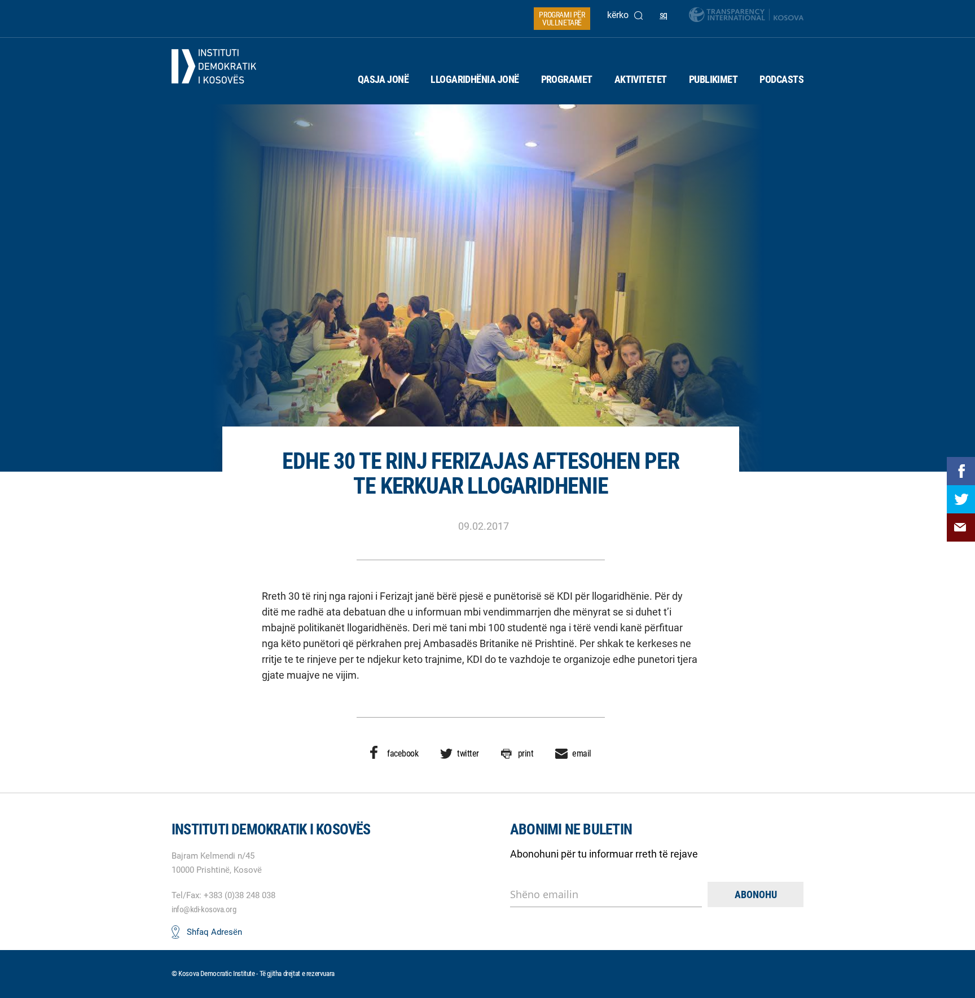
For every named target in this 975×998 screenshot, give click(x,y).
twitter (468, 753)
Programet (566, 79)
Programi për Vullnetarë (562, 18)
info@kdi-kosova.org (204, 909)
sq (663, 15)
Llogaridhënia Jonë (475, 79)
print (526, 753)
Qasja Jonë (383, 79)
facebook (402, 753)
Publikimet (713, 79)
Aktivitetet (640, 79)
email (581, 753)
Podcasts (781, 79)
